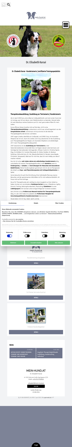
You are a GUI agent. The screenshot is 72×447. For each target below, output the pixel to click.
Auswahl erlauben (36, 242)
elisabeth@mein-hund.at (36, 383)
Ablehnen (13, 242)
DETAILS (36, 263)
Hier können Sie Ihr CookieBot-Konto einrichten (18, 221)
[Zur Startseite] (4, 5)
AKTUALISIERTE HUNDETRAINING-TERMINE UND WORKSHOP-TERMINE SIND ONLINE (21, 354)
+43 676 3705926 (38, 379)
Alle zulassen (59, 242)
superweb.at (47, 397)
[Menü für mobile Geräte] (66, 25)
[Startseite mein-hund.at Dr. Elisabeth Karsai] (36, 15)
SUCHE (36, 386)
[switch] (27, 235)
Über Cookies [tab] (59, 203)
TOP (36, 445)
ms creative (19, 219)
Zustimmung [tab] (12, 203)
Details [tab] (36, 203)
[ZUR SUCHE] (9, 5)
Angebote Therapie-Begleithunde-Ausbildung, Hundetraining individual (47, 354)
